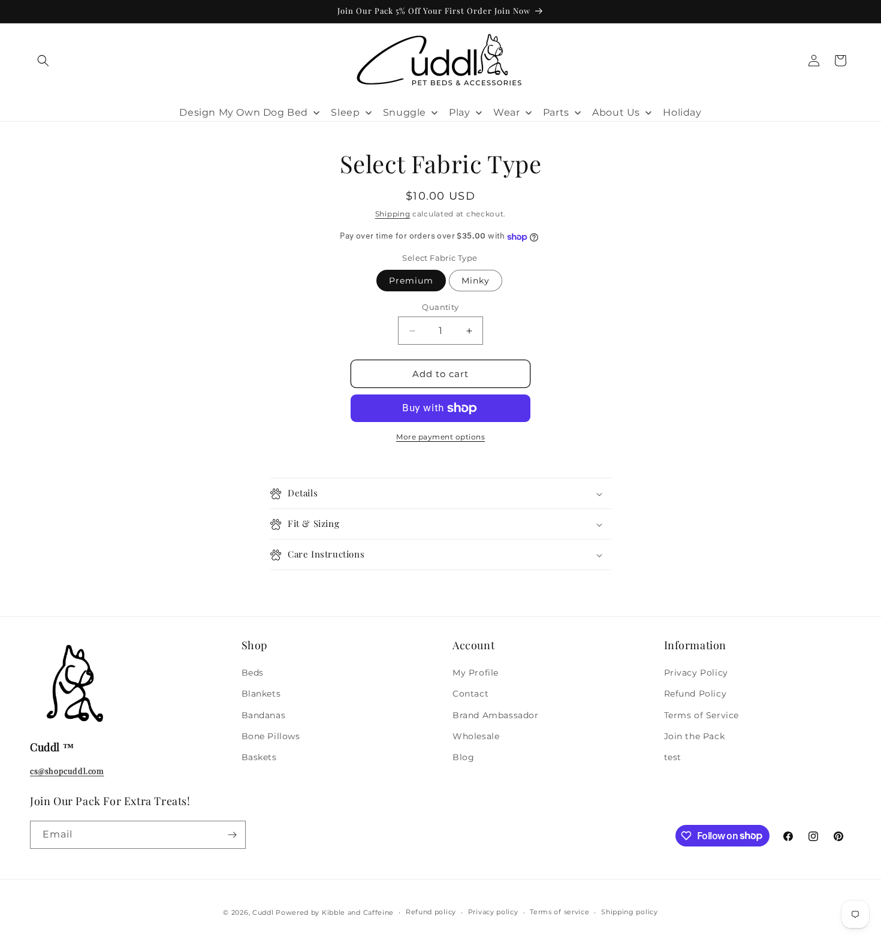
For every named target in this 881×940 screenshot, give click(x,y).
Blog (463, 757)
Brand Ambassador (495, 715)
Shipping (393, 213)
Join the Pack (694, 736)
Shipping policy (629, 912)
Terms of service (559, 912)
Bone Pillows (271, 736)
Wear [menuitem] (506, 112)
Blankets (261, 694)
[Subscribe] (232, 835)
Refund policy (431, 912)
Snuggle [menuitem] (404, 112)
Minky (475, 280)
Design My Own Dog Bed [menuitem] (243, 112)
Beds (253, 672)
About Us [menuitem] (616, 112)
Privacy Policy (696, 672)
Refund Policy (695, 694)
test (672, 757)
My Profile (475, 672)
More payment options (440, 436)
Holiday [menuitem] (682, 112)
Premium (411, 280)
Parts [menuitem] (556, 112)
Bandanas (264, 715)
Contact (470, 694)
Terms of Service (702, 715)
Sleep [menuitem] (345, 112)
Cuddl (263, 912)
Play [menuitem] (459, 112)
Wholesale (475, 736)
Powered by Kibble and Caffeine (335, 912)
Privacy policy (493, 912)
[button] (43, 60)
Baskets (259, 757)
